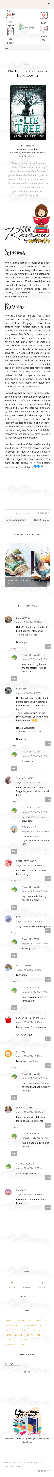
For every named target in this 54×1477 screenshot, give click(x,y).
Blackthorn (34, 1320)
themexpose (32, 1463)
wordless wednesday (15, 1345)
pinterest (11, 1287)
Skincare (9, 1340)
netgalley (19, 1335)
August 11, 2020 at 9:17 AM (35, 659)
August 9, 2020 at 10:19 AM (29, 782)
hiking (32, 1330)
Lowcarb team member (31, 1017)
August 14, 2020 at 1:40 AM (29, 921)
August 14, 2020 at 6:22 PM (29, 969)
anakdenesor (31, 654)
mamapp (21, 1190)
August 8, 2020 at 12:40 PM (29, 622)
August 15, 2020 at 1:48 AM (29, 1022)
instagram (27, 1287)
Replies (16, 648)
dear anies (29, 827)
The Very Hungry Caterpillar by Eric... (25, 582)
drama (15, 1330)
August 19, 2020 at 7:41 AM (29, 1168)
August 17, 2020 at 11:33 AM (29, 1112)
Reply (48, 646)
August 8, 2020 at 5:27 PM (28, 693)
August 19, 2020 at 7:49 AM (35, 992)
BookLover (23, 617)
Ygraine (21, 688)
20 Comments (44, 513)
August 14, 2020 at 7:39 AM (35, 891)
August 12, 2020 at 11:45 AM (35, 831)
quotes (30, 1335)
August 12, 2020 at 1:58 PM (29, 865)
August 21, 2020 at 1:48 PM (29, 1194)
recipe (39, 1335)
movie (8, 1335)
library (42, 1330)
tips (18, 1340)
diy (7, 1330)
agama (8, 1320)
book (27, 64)
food (23, 1330)
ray (18, 917)
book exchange (12, 1325)
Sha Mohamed (25, 778)
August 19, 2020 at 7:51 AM (35, 1078)
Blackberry (20, 1320)
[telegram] (19, 513)
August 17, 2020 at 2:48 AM (29, 1056)
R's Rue (20, 1051)
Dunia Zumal (24, 965)
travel (27, 1340)
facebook (42, 1287)
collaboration (29, 1325)
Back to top (41, 1471)
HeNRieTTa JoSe (26, 861)
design (42, 1325)
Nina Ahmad (24, 1107)
